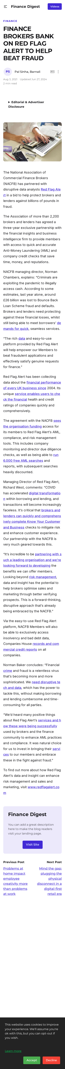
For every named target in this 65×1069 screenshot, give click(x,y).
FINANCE (10, 21)
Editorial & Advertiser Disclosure (26, 104)
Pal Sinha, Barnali (27, 71)
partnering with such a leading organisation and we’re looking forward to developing (32, 559)
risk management (42, 577)
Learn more (13, 1051)
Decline (51, 1060)
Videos (54, 6)
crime (7, 671)
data (21, 338)
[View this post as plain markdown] (52, 71)
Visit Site (32, 844)
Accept (32, 1060)
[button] (5, 7)
